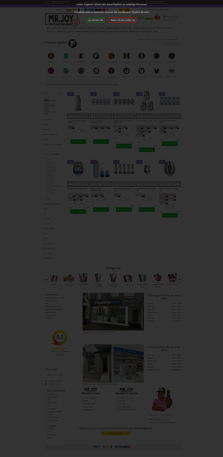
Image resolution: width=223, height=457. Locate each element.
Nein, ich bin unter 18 (123, 20)
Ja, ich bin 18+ (96, 20)
